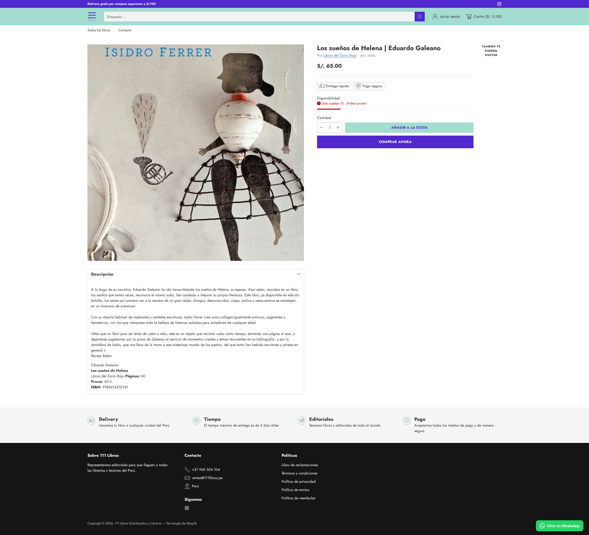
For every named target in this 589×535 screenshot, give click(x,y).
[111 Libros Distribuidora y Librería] (92, 17)
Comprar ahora (395, 141)
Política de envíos (295, 489)
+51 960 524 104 (206, 469)
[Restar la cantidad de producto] (321, 128)
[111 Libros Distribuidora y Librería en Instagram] (499, 5)
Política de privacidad (299, 481)
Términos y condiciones (299, 473)
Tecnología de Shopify (181, 523)
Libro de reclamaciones (300, 465)
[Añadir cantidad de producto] (338, 128)
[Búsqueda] (420, 16)
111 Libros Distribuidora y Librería (138, 523)
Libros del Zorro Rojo (340, 55)
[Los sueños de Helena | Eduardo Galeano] (195, 152)
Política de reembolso (298, 498)
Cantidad (324, 117)
